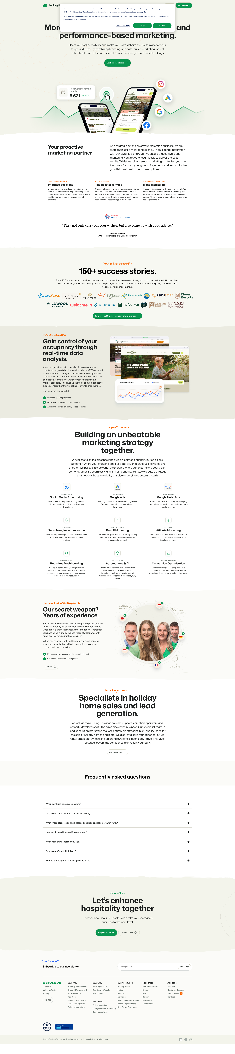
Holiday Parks (124, 986)
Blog (144, 993)
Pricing (46, 993)
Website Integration (76, 1007)
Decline (162, 26)
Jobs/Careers (173, 993)
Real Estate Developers (127, 1007)
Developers (147, 1000)
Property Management (77, 986)
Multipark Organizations (128, 1000)
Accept (142, 26)
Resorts (121, 993)
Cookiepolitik (88, 1039)
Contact (171, 997)
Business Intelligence (77, 1000)
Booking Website (100, 986)
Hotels (120, 990)
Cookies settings (123, 26)
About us (171, 986)
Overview (47, 986)
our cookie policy (140, 12)
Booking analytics (100, 1012)
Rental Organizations (127, 1003)
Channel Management (77, 990)
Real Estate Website (101, 990)
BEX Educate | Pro (150, 986)
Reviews (146, 997)
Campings (122, 997)
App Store (72, 997)
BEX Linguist (98, 993)
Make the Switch (50, 990)
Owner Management (76, 1003)
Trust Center (147, 1003)
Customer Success (175, 990)
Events (145, 990)
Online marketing (100, 1005)
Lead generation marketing (104, 1008)
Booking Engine (74, 993)
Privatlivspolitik (102, 1039)
